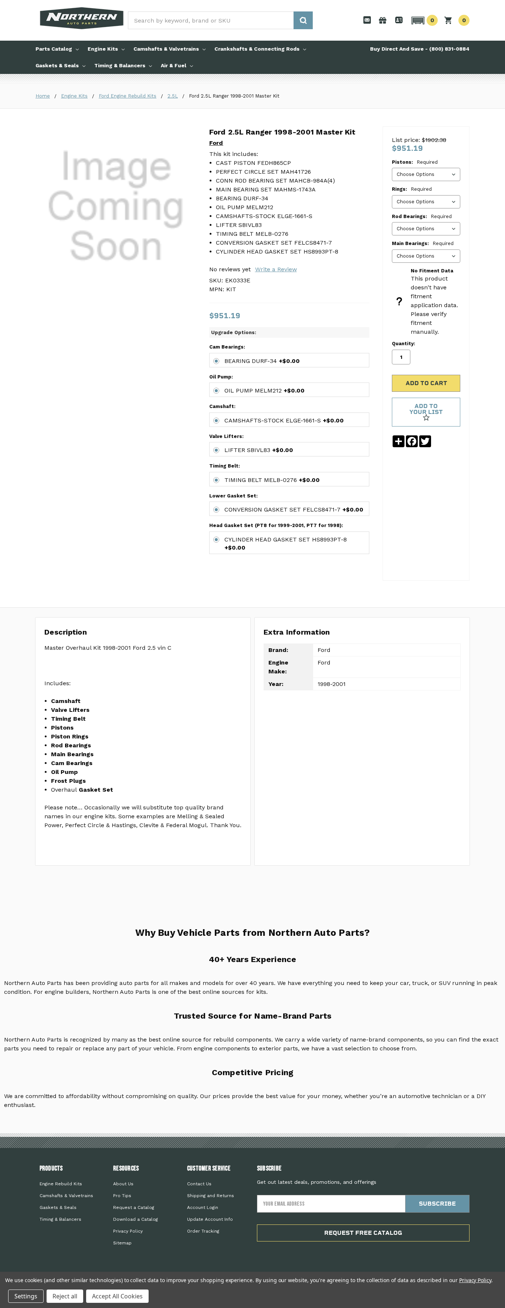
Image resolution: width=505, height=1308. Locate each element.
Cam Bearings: (227, 347)
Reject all (64, 1296)
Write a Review (276, 269)
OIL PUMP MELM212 (264, 390)
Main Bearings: (423, 243)
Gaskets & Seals (57, 65)
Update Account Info (210, 1219)
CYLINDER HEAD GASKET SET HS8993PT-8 (285, 543)
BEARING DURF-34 (262, 360)
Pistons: (415, 162)
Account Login (202, 1207)
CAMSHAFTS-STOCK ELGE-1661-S (284, 420)
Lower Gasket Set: (233, 496)
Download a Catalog (135, 1219)
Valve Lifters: (226, 436)
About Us (123, 1183)
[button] (423, 20)
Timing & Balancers (119, 65)
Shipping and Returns (210, 1195)
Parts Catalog (53, 49)
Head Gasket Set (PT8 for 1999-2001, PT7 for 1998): (276, 525)
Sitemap (122, 1243)
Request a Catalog (133, 1207)
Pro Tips (122, 1195)
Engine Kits (103, 49)
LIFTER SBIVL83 (258, 449)
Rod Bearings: (422, 216)
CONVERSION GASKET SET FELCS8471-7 (293, 509)
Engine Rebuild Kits (61, 1183)
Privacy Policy (128, 1231)
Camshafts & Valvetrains (166, 49)
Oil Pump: (221, 377)
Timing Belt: (224, 466)
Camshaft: (222, 406)
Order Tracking (203, 1231)
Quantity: (403, 343)
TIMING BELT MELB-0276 (272, 479)
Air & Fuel (173, 65)
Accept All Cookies (117, 1296)
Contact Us (199, 1183)
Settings (25, 1296)
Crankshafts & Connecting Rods (256, 49)
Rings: (412, 189)
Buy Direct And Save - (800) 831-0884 (420, 49)
